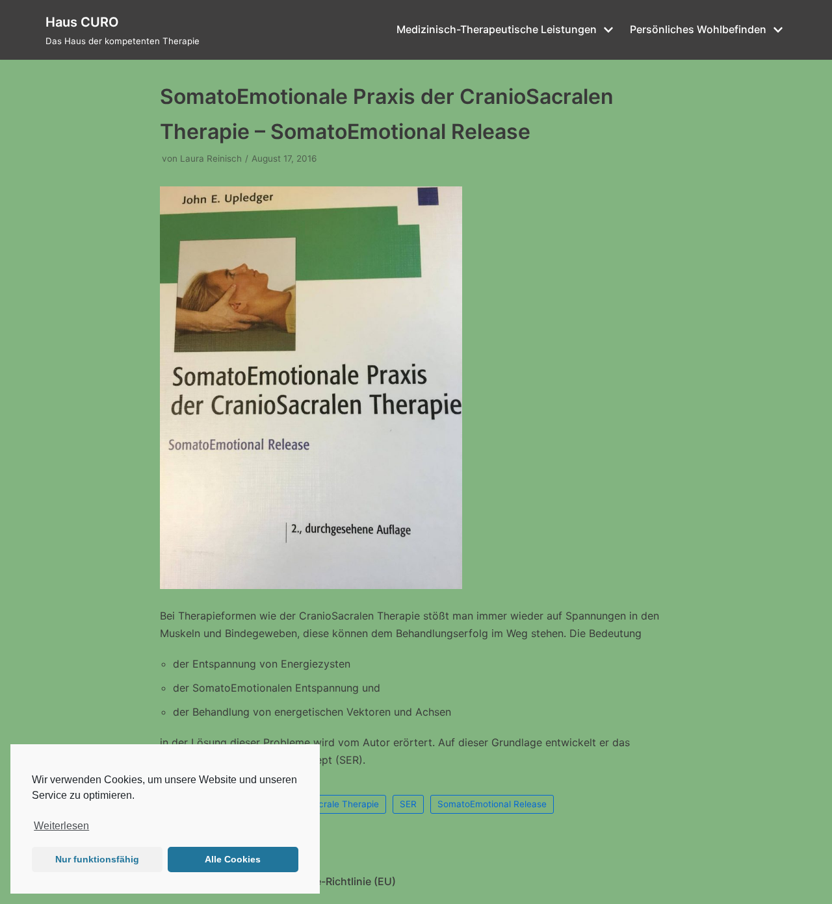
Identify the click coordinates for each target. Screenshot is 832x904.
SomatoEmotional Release (492, 804)
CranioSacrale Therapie (329, 804)
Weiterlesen (61, 825)
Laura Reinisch (211, 158)
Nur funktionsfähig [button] (97, 859)
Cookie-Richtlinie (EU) (341, 881)
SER (408, 804)
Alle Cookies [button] (233, 859)
